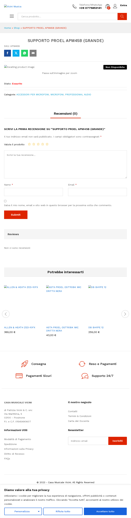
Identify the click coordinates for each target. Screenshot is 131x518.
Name (8, 184)
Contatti (72, 411)
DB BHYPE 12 (96, 327)
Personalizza (22, 511)
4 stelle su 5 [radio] (42, 144)
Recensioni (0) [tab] (65, 113)
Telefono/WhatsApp (90, 4)
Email (72, 184)
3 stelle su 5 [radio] (38, 144)
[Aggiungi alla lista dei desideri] (31, 322)
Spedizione (10, 444)
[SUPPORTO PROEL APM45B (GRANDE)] (7, 53)
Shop (17, 28)
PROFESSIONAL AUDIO (78, 94)
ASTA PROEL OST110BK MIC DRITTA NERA (62, 329)
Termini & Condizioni (79, 416)
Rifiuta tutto (63, 511)
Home (7, 28)
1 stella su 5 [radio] (29, 144)
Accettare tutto (105, 511)
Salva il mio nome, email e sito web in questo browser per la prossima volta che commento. (58, 205)
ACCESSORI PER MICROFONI (32, 94)
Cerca (122, 16)
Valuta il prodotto (14, 144)
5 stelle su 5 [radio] (47, 144)
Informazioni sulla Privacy (18, 448)
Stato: (7, 83)
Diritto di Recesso (14, 453)
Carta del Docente (78, 421)
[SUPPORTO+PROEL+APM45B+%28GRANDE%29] (16, 53)
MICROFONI (57, 94)
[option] (23, 311)
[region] (65, 501)
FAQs (7, 458)
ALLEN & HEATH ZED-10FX (19, 327)
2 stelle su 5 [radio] (33, 144)
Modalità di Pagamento (17, 439)
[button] (15, 322)
